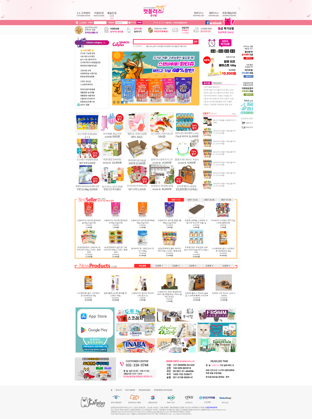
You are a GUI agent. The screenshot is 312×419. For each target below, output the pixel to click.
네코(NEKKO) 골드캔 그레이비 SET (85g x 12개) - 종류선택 (116, 249)
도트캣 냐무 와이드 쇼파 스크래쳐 (223, 294)
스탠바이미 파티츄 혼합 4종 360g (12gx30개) (169, 221)
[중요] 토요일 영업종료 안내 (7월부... (219, 101)
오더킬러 (175, 46)
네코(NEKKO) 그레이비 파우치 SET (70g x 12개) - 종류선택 (89, 249)
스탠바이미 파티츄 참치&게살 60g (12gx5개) (89, 221)
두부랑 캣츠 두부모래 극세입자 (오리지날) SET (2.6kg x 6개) (196, 249)
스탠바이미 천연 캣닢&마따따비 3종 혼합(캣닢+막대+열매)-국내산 (169, 294)
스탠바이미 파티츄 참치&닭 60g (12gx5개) (143, 221)
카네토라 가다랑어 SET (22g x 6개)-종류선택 (223, 221)
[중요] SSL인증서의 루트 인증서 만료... (219, 99)
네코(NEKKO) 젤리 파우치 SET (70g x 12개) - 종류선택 (169, 249)
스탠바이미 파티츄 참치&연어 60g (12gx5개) (116, 221)
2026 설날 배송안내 (212, 87)
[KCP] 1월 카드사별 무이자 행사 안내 (219, 93)
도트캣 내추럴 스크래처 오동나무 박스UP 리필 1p (196, 221)
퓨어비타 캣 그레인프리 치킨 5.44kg (142, 249)
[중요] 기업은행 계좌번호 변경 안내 (218, 104)
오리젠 (160, 46)
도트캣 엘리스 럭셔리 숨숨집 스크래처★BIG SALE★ (196, 294)
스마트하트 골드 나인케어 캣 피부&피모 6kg (223, 249)
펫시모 (183, 46)
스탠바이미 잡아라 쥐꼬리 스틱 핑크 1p (142, 294)
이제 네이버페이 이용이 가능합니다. (218, 96)
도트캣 (167, 46)
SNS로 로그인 (158, 22)
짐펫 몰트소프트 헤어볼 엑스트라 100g (115, 294)
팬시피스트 (151, 46)
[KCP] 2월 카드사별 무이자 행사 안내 (219, 90)
